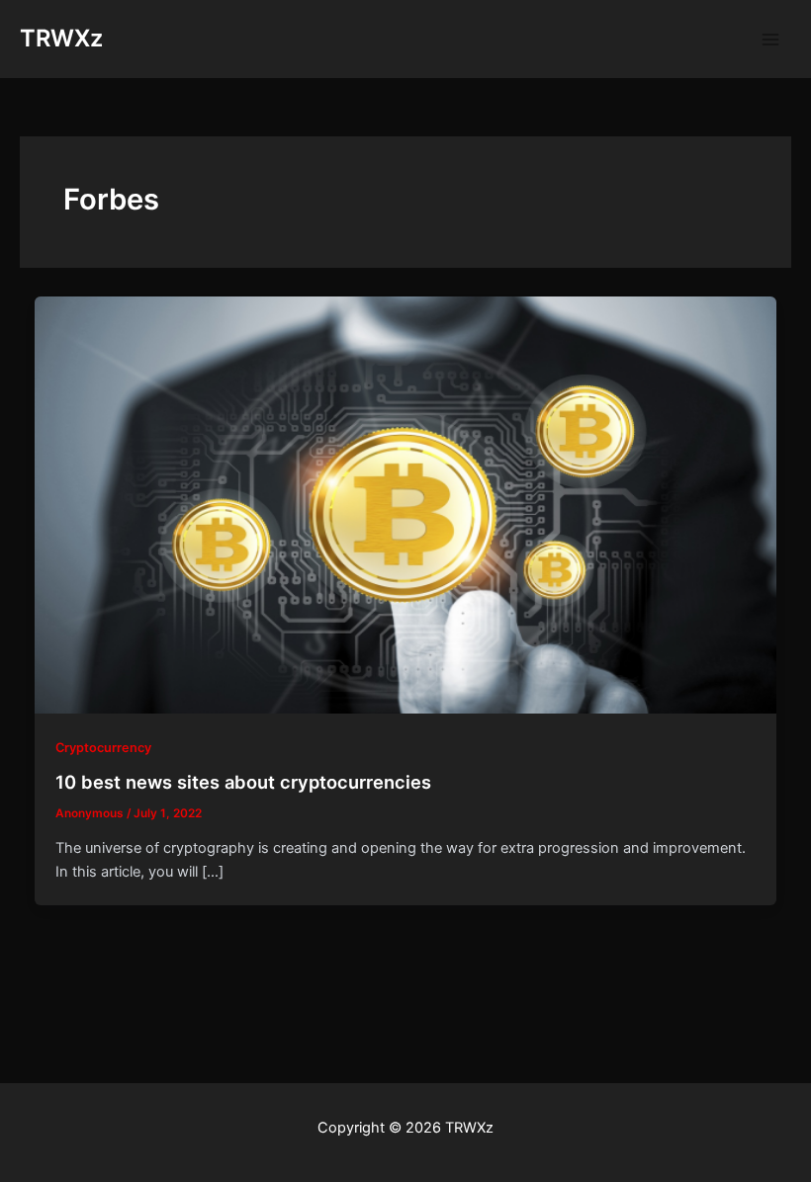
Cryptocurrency (103, 747)
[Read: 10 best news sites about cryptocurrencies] (406, 504)
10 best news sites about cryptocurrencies (243, 782)
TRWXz (61, 38)
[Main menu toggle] (770, 39)
